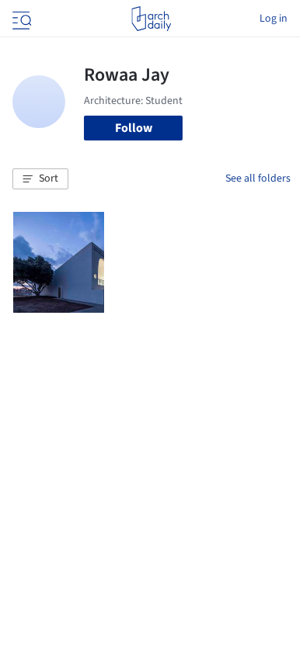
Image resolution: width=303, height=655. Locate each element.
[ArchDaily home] (151, 18)
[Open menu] (20, 18)
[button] (40, 179)
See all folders (258, 178)
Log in (273, 18)
